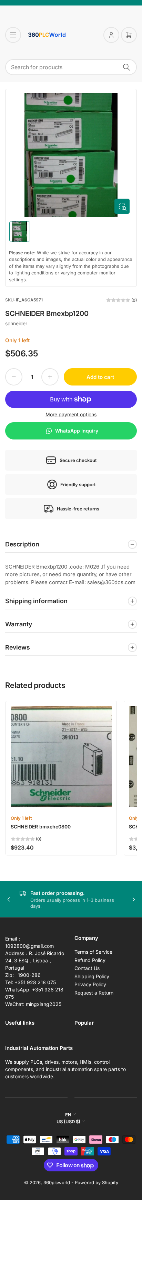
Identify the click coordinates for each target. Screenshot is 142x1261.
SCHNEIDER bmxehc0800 (41, 826)
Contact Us (87, 968)
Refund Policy (89, 960)
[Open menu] (13, 35)
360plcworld (56, 1182)
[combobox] (71, 67)
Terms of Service (93, 952)
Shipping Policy (91, 976)
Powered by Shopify (96, 1182)
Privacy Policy (90, 984)
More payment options (71, 414)
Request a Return (93, 993)
